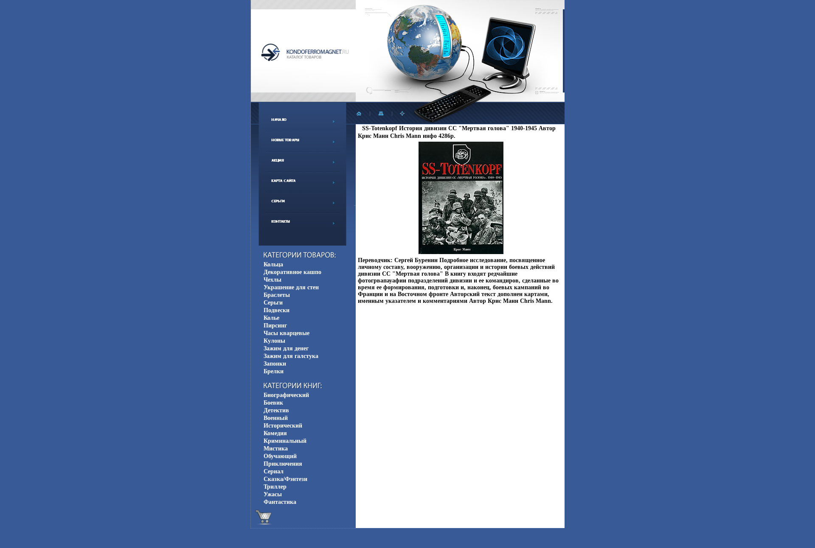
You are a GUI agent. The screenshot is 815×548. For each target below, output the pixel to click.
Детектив (276, 410)
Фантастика (280, 502)
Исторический (283, 425)
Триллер (275, 487)
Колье (271, 318)
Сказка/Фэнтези (285, 479)
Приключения (283, 464)
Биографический (286, 395)
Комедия (275, 433)
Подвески (276, 310)
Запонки (275, 364)
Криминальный (285, 441)
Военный (276, 418)
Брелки (274, 371)
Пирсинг (275, 325)
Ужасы (273, 494)
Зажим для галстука (291, 356)
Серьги (273, 302)
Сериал (274, 471)
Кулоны (274, 341)
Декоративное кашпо (292, 272)
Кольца (273, 264)
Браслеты (277, 295)
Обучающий (280, 456)
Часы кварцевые (286, 333)
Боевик (273, 403)
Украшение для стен (291, 287)
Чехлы (272, 280)
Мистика (276, 448)
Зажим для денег (286, 348)
